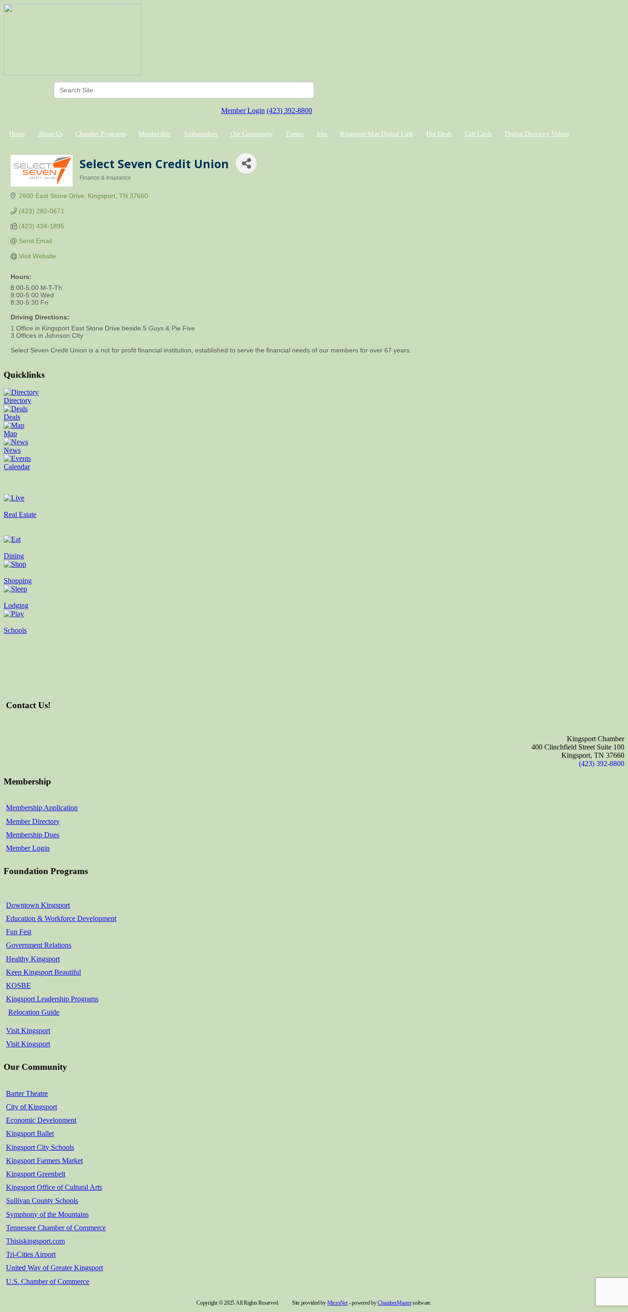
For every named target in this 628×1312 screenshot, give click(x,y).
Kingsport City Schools (40, 1147)
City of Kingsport (31, 1107)
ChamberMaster (394, 1303)
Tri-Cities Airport (31, 1254)
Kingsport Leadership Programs (52, 999)
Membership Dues (32, 835)
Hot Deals (439, 134)
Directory (17, 400)
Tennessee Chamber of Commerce (56, 1228)
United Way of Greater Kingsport (54, 1268)
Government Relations (38, 945)
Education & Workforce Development (61, 918)
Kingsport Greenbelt (35, 1174)
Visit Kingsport (28, 1030)
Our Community (251, 134)
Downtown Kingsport (38, 905)
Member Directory (33, 821)
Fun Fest (18, 932)
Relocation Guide (33, 1012)
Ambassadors (200, 134)
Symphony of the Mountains (47, 1214)
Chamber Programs (100, 134)
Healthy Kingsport (33, 959)
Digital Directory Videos (537, 134)
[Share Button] (246, 163)
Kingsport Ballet (30, 1133)
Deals (12, 417)
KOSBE (18, 985)
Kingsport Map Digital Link (376, 134)
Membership (154, 134)
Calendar (17, 467)
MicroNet (337, 1303)
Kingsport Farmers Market (44, 1160)
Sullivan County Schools (42, 1200)
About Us (50, 134)
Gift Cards (478, 134)
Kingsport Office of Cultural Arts (54, 1187)
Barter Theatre (27, 1093)
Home (17, 134)
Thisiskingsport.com (35, 1241)
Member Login (243, 110)
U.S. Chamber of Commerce (47, 1281)
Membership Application (42, 808)
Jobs (321, 134)
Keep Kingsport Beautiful (43, 972)
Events (294, 134)
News (12, 450)
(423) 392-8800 (289, 110)
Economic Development (41, 1120)
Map (10, 433)
